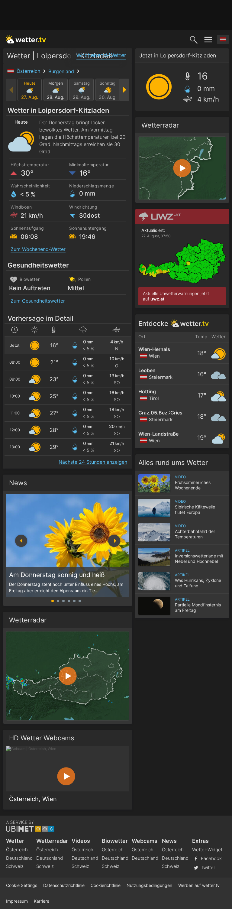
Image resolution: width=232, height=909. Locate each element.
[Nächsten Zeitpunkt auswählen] (124, 90)
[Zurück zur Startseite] (25, 39)
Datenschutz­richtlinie (64, 885)
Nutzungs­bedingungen (149, 885)
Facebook (211, 858)
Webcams (144, 841)
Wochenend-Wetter (101, 55)
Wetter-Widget (207, 849)
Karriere (41, 901)
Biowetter (115, 841)
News (18, 483)
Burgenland (62, 71)
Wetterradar (52, 841)
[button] (114, 541)
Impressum (17, 901)
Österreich (29, 71)
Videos (81, 841)
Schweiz (15, 866)
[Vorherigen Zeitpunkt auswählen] (11, 90)
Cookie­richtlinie (106, 885)
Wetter (15, 841)
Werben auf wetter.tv (199, 885)
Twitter (207, 867)
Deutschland (19, 858)
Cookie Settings (21, 885)
